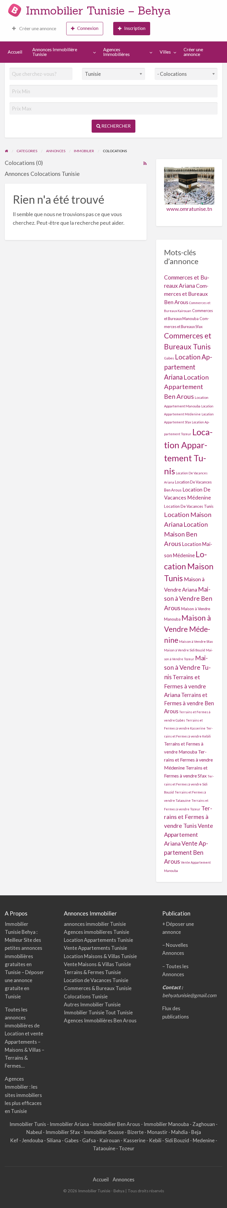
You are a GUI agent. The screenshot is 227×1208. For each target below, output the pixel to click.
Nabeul (34, 1132)
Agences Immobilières (116, 52)
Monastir (157, 1132)
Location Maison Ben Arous (186, 534)
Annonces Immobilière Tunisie (54, 52)
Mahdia (180, 1132)
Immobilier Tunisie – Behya (98, 10)
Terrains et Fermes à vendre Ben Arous (189, 703)
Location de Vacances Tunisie (96, 980)
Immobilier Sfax (63, 1132)
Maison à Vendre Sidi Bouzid (184, 650)
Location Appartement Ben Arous (186, 386)
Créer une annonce (37, 28)
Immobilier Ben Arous (117, 1124)
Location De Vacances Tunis (188, 506)
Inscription (134, 28)
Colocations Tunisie (86, 996)
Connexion (87, 28)
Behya (29, 932)
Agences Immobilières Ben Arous (100, 1020)
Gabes (169, 358)
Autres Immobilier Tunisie (92, 1004)
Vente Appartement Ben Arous (186, 852)
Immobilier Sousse (104, 1132)
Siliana (54, 1140)
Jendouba (33, 1140)
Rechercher (115, 125)
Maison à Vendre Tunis (187, 667)
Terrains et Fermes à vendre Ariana (185, 686)
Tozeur (126, 1148)
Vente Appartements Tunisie (95, 948)
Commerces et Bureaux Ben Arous (186, 293)
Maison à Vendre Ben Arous (188, 598)
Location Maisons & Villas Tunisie (100, 956)
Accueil (15, 51)
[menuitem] (34, 28)
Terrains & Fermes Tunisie (92, 972)
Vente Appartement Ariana (188, 834)
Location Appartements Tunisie (98, 940)
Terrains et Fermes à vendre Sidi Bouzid (189, 784)
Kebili (155, 1140)
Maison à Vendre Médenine (187, 628)
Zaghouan (204, 1124)
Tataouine (104, 1148)
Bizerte (136, 1132)
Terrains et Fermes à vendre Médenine (188, 759)
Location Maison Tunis (188, 566)
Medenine (204, 1140)
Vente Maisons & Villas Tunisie (97, 964)
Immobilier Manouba (167, 1124)
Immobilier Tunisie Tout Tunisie (99, 1012)
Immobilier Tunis (28, 1124)
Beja (196, 1132)
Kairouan (110, 1140)
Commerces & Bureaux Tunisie (98, 988)
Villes (165, 51)
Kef (14, 1140)
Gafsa (89, 1140)
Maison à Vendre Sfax (196, 641)
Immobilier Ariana (70, 1124)
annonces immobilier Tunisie (95, 924)
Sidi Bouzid (177, 1140)
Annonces (123, 1179)
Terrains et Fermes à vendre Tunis (188, 816)
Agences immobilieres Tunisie (96, 932)
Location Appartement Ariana (188, 367)
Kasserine (134, 1140)
